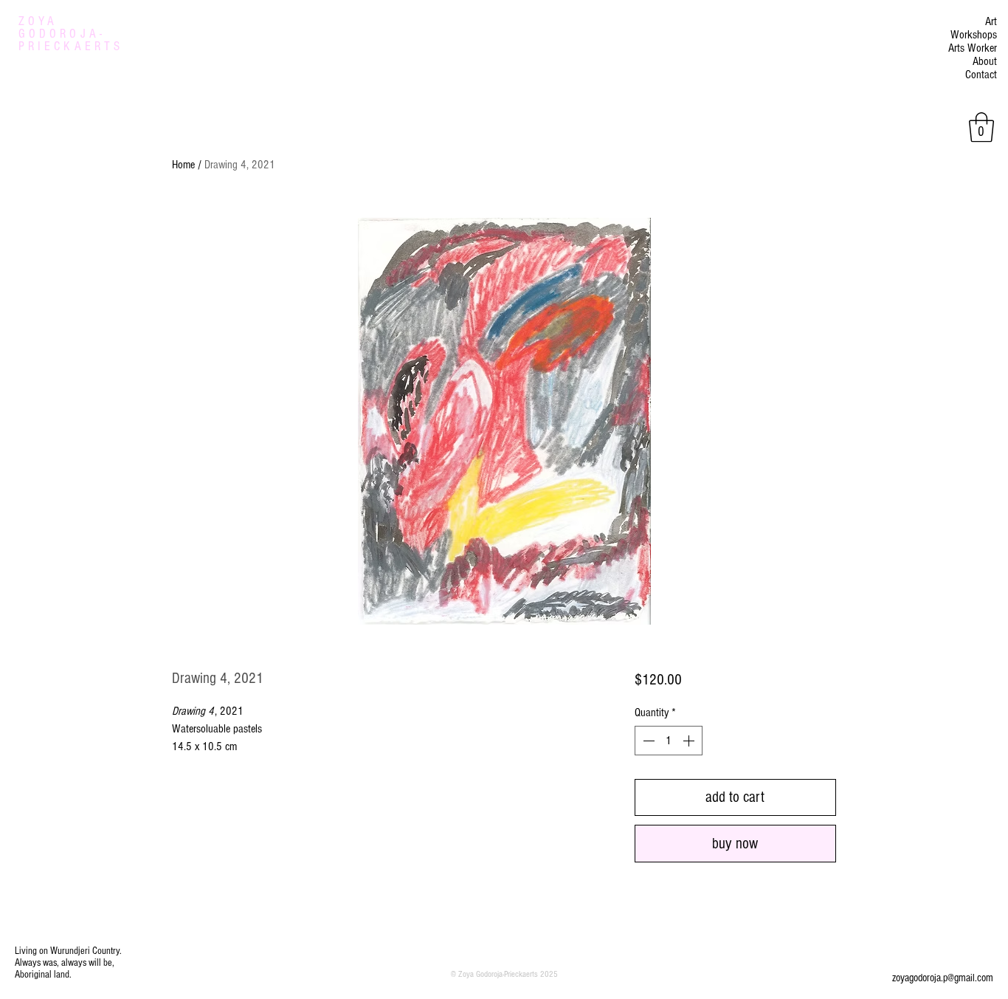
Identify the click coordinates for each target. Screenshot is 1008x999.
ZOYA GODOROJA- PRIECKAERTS (70, 33)
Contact (981, 74)
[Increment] (690, 741)
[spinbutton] (668, 741)
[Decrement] (647, 741)
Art (991, 21)
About (985, 61)
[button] (981, 127)
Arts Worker (972, 48)
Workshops (973, 34)
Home (183, 164)
